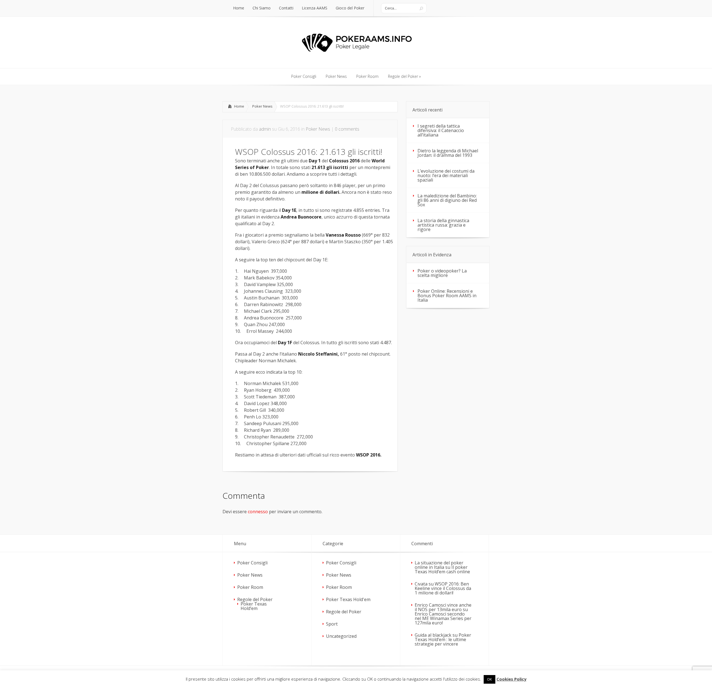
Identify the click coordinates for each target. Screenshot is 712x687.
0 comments (347, 129)
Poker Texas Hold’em (254, 606)
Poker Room (250, 587)
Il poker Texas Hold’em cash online (442, 569)
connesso (258, 512)
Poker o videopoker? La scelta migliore (442, 273)
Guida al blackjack (433, 635)
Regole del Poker (255, 599)
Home (239, 106)
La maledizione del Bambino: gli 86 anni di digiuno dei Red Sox (447, 200)
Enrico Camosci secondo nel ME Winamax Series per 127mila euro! (443, 618)
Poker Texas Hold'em (348, 599)
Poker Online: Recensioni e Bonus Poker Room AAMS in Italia (446, 295)
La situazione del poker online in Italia (439, 565)
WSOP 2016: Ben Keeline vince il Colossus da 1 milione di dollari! (443, 588)
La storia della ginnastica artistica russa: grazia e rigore (443, 224)
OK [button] (489, 679)
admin (265, 129)
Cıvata (421, 584)
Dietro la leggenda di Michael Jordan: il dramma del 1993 (447, 153)
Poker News (262, 106)
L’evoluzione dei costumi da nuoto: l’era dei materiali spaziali (445, 175)
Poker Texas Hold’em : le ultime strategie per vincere (443, 639)
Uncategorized (341, 636)
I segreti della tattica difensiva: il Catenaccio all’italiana (440, 130)
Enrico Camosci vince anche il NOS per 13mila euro (443, 607)
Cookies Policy (511, 679)
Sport (332, 624)
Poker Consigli (252, 563)
